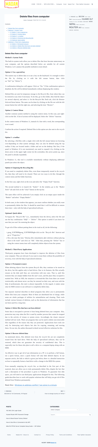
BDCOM (81, 16)
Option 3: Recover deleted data (20, 48)
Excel (64, 4)
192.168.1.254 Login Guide (13, 410)
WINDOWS (71, 30)
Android (73, 16)
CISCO (86, 16)
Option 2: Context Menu (18, 34)
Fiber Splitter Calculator (83, 4)
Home (9, 435)
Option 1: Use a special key (18, 32)
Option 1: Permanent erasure (19, 44)
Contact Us (37, 435)
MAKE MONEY (85, 21)
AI (69, 16)
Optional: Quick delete (17, 40)
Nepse (77, 24)
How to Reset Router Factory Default (16, 418)
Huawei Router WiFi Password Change (17, 414)
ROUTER (73, 27)
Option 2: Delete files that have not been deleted (25, 46)
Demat (89, 16)
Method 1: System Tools (15, 30)
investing (71, 21)
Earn (70, 19)
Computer (59, 4)
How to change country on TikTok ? (55, 392)
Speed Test (71, 4)
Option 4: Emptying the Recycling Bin (21, 38)
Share (83, 27)
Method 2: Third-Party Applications (18, 42)
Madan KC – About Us (22, 435)
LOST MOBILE (80, 21)
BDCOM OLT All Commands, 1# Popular (15, 392)
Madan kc (53, 442)
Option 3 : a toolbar (16, 36)
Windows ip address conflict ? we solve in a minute (36, 385)
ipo (74, 21)
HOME (33, 4)
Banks (77, 16)
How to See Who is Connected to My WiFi (18, 422)
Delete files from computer (16, 28)
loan (76, 21)
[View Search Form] (92, 4)
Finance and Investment (77, 19)
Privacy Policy (50, 435)
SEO (80, 27)
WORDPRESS (76, 30)
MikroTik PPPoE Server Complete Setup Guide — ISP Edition (23, 426)
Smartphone (87, 27)
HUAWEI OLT (87, 19)
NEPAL (72, 24)
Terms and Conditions (65, 435)
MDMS (91, 21)
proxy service (81, 24)
